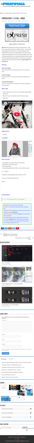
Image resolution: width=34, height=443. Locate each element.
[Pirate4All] (17, 4)
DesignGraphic (8, 13)
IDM (9, 437)
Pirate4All (5, 20)
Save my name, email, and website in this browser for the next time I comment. (16, 350)
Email (3, 339)
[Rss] (15, 439)
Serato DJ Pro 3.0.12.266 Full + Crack (23, 238)
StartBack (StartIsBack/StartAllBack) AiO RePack (12, 372)
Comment (4, 320)
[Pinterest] (18, 439)
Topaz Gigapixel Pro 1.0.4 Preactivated (12, 284)
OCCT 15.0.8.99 (6, 263)
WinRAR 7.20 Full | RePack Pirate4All (10, 377)
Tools (28, 20)
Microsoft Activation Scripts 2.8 (9, 374)
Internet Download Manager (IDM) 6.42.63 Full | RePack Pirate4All (16, 362)
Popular (5, 359)
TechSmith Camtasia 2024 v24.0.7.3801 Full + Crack (13, 367)
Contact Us (23, 437)
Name (3, 334)
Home (2, 13)
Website (3, 344)
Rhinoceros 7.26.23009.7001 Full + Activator (11, 369)
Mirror (23, 199)
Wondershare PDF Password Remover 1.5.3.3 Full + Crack (10, 234)
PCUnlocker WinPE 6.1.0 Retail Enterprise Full (11, 365)
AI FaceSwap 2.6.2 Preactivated (10, 305)
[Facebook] (16, 439)
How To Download (15, 437)
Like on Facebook (6, 417)
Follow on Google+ (7, 408)
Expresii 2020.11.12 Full (15, 199)
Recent (12, 358)
